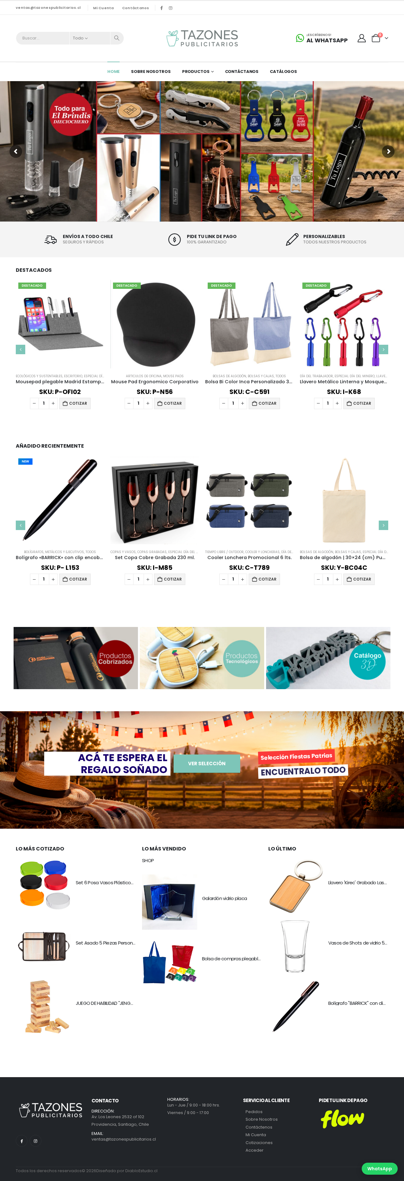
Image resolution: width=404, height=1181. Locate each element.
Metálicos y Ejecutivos (64, 552)
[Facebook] (161, 8)
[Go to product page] (154, 500)
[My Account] (362, 38)
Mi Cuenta (256, 1135)
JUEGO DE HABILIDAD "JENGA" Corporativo (119, 1003)
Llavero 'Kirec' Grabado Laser (358, 882)
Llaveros (384, 376)
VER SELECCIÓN (207, 763)
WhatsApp (379, 1169)
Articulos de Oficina (144, 376)
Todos (281, 376)
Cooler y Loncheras (262, 552)
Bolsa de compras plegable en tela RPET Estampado (258, 958)
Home (113, 72)
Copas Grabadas (152, 552)
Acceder (255, 1150)
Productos (196, 72)
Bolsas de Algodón (229, 376)
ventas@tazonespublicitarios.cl (48, 7)
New (25, 461)
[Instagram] (171, 8)
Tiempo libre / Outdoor (224, 552)
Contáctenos (259, 1127)
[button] (20, 349)
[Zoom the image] (76, 631)
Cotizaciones (259, 1143)
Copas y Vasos (123, 552)
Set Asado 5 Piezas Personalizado (112, 942)
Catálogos (283, 72)
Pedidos (254, 1112)
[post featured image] (43, 886)
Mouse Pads (173, 376)
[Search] (117, 38)
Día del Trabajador (316, 376)
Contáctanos (135, 7)
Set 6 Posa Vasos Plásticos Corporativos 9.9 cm (126, 882)
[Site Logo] (202, 38)
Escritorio (73, 376)
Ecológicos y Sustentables (39, 376)
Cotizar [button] (78, 403)
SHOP (148, 860)
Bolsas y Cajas (261, 376)
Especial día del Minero (355, 376)
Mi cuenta (103, 7)
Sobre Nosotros (150, 72)
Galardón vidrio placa (224, 898)
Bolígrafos (34, 552)
